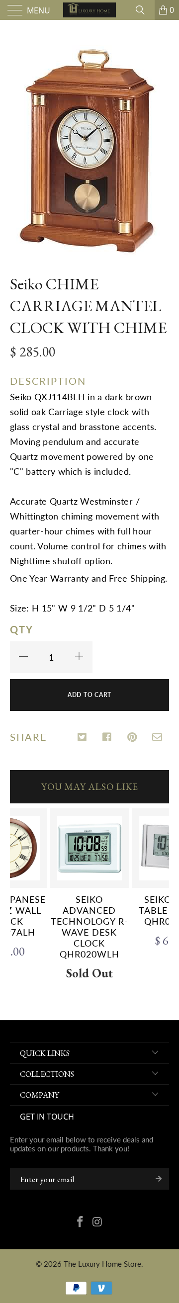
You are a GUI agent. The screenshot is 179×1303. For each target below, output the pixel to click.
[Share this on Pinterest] (132, 738)
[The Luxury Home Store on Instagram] (97, 1222)
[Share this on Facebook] (107, 738)
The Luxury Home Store (102, 1263)
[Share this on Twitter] (83, 738)
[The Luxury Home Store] (89, 10)
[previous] (19, 895)
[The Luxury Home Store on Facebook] (80, 1222)
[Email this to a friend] (157, 738)
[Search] (144, 9)
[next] (160, 895)
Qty (21, 629)
